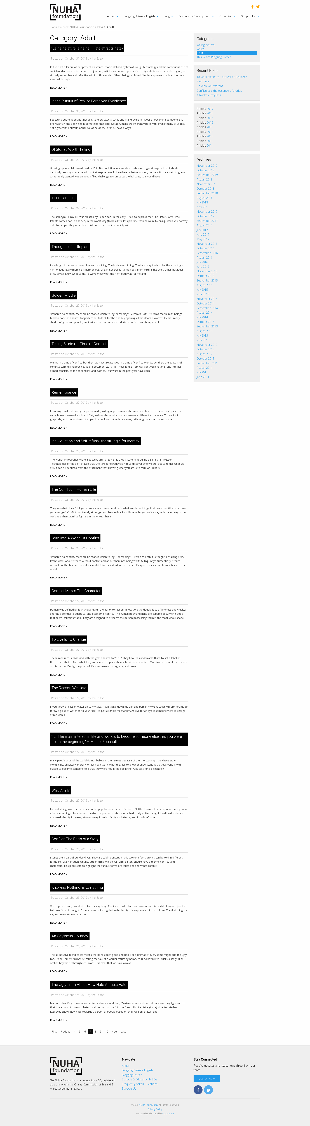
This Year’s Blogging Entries (214, 57)
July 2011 (202, 372)
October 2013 (205, 322)
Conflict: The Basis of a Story (74, 839)
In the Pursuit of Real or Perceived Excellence (88, 101)
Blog (167, 16)
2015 (210, 127)
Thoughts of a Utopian (69, 247)
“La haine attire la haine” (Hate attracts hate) (87, 48)
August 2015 (205, 285)
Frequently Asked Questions (140, 1084)
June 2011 (203, 377)
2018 (210, 113)
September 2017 (207, 221)
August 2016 (205, 257)
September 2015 (207, 280)
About (111, 16)
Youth (200, 49)
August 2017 (205, 225)
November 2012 (207, 345)
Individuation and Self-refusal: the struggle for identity (95, 441)
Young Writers (206, 45)
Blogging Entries (132, 1075)
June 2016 (203, 267)
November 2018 (207, 184)
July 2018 (202, 202)
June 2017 (203, 234)
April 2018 (203, 207)
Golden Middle (63, 295)
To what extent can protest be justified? (222, 77)
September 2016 (207, 253)
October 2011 (205, 358)
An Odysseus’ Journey (69, 936)
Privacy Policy (155, 1109)
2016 (210, 123)
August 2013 (205, 331)
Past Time (203, 81)
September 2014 (207, 308)
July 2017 (202, 230)
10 (106, 1031)
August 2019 (205, 179)
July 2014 (202, 317)
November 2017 (207, 212)
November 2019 (207, 166)
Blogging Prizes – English (139, 16)
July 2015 (202, 290)
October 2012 (205, 349)
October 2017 (205, 216)
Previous (65, 1031)
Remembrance (63, 392)
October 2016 (205, 248)
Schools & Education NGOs (139, 1079)
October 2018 (205, 189)
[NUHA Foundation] (65, 12)
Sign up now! (206, 1078)
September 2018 (207, 193)
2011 (210, 145)
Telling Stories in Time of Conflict (78, 344)
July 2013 (202, 335)
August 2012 (205, 354)
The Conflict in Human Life (73, 489)
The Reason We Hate (68, 688)
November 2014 (207, 299)
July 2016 (202, 262)
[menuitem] (110, 16)
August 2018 (205, 198)
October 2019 (205, 170)
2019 (210, 109)
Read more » (58, 87)
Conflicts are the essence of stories (219, 91)
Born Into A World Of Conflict (75, 538)
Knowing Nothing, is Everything (77, 887)
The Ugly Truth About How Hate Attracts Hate (88, 984)
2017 (210, 118)
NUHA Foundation (148, 1104)
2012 (210, 141)
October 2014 (205, 303)
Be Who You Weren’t (210, 86)
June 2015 (203, 294)
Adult (200, 53)
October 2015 (205, 276)
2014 (210, 132)
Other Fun (225, 16)
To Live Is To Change (68, 639)
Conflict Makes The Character (75, 591)
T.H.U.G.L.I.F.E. (63, 198)
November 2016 (207, 244)
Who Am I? (60, 790)
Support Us (248, 16)
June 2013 (203, 340)
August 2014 (205, 313)
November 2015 (207, 271)
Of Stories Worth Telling (70, 149)
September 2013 (207, 326)
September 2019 (207, 175)
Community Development (194, 16)
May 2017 (203, 239)
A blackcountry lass (209, 95)
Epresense (168, 1113)
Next (114, 1031)
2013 (210, 136)
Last (123, 1031)
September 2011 (207, 363)
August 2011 (205, 368)
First (54, 1031)
